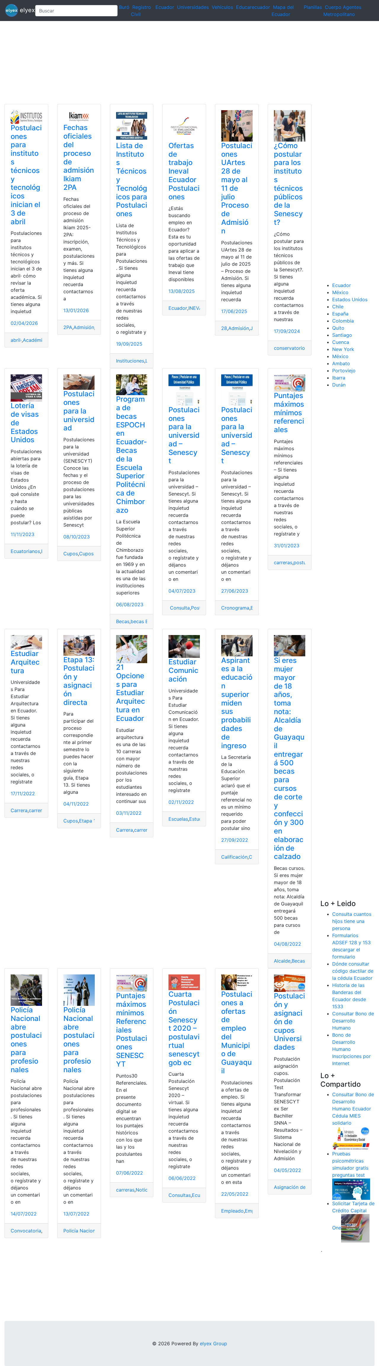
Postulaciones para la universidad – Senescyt (184, 435)
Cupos (70, 554)
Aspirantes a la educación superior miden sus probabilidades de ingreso (236, 703)
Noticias (145, 1190)
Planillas (313, 7)
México (340, 292)
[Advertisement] (177, 62)
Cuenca (340, 342)
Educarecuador (253, 7)
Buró (124, 7)
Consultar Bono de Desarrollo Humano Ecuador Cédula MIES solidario (353, 1108)
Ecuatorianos (25, 551)
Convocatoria (26, 1231)
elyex (24, 10)
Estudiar (198, 819)
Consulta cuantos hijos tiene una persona (351, 921)
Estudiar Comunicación (183, 670)
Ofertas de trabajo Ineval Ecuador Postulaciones (184, 171)
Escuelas (178, 819)
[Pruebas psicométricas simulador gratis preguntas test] (351, 1189)
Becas (122, 621)
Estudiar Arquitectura (25, 662)
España (340, 314)
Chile (337, 307)
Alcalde (282, 961)
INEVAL (196, 308)
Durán (339, 385)
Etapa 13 (89, 821)
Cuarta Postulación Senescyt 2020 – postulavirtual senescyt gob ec (184, 1028)
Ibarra (338, 378)
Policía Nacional (81, 1231)
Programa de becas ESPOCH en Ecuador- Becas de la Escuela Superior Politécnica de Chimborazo (131, 454)
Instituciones (130, 361)
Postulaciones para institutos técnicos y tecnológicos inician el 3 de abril (26, 175)
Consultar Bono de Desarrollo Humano (353, 1021)
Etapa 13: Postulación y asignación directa (78, 681)
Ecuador (164, 7)
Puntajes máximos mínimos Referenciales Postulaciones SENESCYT (131, 1029)
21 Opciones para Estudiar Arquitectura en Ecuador (130, 693)
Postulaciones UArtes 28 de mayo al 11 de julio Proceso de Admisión (236, 188)
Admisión (83, 327)
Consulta (179, 608)
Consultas (179, 1195)
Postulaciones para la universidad (78, 410)
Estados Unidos (349, 299)
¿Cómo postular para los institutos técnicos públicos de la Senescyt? (288, 184)
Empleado (232, 1211)
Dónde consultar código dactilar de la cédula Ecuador (352, 971)
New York (343, 349)
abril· (16, 340)
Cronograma (235, 608)
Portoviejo (344, 370)
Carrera (19, 810)
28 (224, 328)
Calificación (234, 857)
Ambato (341, 363)
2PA (67, 327)
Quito (338, 328)
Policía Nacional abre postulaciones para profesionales (26, 1040)
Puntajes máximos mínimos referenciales (289, 412)
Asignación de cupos (297, 1187)
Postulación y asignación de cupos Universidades (289, 1021)
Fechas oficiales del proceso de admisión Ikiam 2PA (78, 157)
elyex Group (213, 1343)
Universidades (193, 7)
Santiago (342, 335)
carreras (283, 562)
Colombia (343, 321)
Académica (35, 340)
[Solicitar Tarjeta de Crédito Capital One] (355, 1228)
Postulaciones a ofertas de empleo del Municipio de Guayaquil (236, 1032)
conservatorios (290, 348)
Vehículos (222, 7)
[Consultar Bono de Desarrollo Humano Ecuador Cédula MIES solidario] (351, 1138)
